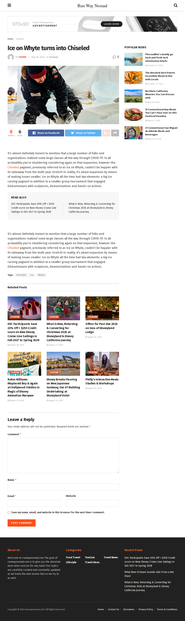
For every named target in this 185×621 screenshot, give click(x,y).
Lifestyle (71, 562)
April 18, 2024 (153, 102)
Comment (14, 434)
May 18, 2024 (38, 57)
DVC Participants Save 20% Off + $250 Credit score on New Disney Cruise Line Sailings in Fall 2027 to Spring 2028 (33, 208)
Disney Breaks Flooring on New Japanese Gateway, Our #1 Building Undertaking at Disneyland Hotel (63, 387)
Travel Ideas (92, 562)
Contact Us (113, 609)
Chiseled (13, 167)
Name (12, 480)
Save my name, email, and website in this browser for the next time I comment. (58, 512)
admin (22, 57)
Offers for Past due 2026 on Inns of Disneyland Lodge (101, 328)
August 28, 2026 (16, 345)
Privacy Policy (145, 609)
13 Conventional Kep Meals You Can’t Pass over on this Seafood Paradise (161, 112)
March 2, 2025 (153, 120)
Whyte (41, 275)
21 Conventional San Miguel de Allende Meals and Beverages (161, 131)
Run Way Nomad (92, 5)
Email (12, 496)
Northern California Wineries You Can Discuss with (159, 94)
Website (71, 496)
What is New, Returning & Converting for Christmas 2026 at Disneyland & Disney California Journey (92, 208)
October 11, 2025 (155, 84)
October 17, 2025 (155, 65)
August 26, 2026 (94, 337)
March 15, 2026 (154, 139)
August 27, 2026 (55, 345)
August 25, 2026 (55, 400)
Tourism (20, 39)
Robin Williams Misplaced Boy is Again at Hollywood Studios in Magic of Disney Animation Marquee (24, 387)
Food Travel (73, 557)
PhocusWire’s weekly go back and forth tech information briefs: (159, 57)
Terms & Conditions (167, 609)
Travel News (111, 557)
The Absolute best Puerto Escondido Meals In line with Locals (160, 76)
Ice (32, 275)
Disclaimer (128, 609)
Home (10, 39)
